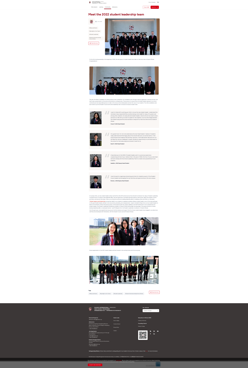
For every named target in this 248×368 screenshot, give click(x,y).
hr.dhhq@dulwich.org (93, 335)
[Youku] (154, 331)
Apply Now (154, 7)
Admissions (114, 7)
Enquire (145, 7)
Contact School (116, 324)
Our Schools (146, 307)
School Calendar (152, 2)
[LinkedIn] (154, 334)
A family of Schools (142, 320)
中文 (158, 2)
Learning (101, 7)
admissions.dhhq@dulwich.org (95, 319)
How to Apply (116, 320)
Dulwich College (141, 326)
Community (107, 7)
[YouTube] (157, 331)
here (147, 351)
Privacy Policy (116, 327)
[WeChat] (150, 331)
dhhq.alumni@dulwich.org (94, 344)
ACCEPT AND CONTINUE (95, 364)
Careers (115, 330)
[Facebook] (150, 334)
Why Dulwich (94, 7)
